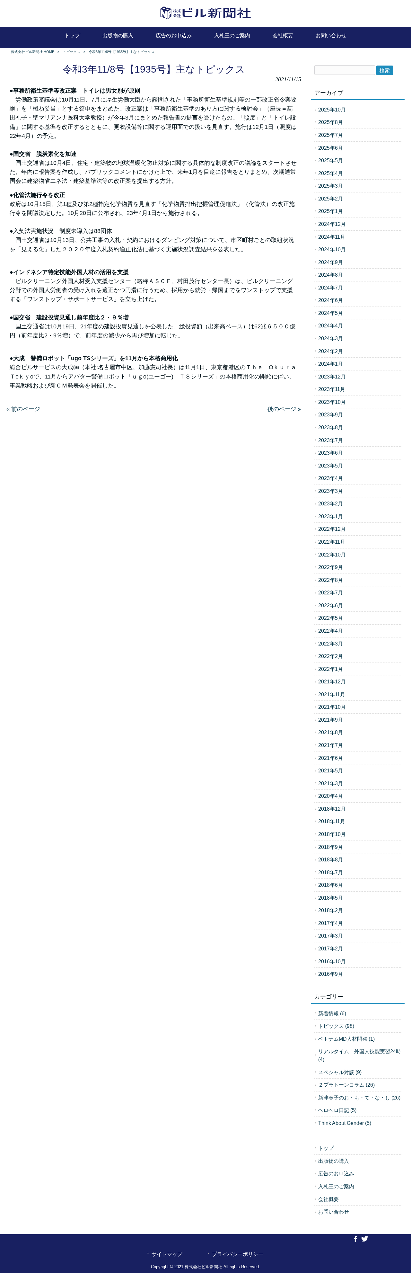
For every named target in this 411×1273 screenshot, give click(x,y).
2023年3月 (330, 491)
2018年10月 (332, 834)
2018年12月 (332, 809)
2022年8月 (330, 580)
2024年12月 (332, 224)
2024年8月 (330, 275)
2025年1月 (330, 211)
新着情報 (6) (332, 1013)
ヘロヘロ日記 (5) (337, 1110)
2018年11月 (331, 821)
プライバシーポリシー (237, 1254)
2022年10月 (332, 554)
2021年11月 (331, 694)
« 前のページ (23, 409)
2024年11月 (331, 237)
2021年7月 (330, 745)
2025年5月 (330, 160)
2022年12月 (332, 529)
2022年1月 (330, 669)
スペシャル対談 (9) (340, 1072)
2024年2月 (330, 351)
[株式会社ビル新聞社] (205, 19)
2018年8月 (330, 859)
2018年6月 (330, 885)
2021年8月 (330, 732)
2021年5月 (330, 770)
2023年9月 (330, 414)
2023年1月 (330, 516)
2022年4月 (330, 631)
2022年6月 (330, 605)
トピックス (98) (336, 1026)
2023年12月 (332, 376)
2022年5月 (330, 618)
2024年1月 (330, 364)
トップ (326, 1148)
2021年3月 (330, 783)
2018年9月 (330, 847)
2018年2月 (330, 910)
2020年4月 (330, 796)
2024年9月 (330, 262)
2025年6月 (330, 148)
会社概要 (328, 1199)
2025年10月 (332, 109)
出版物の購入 (333, 1161)
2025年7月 (330, 135)
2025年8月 (330, 122)
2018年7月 (330, 872)
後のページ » (284, 409)
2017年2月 (330, 948)
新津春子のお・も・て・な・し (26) (359, 1097)
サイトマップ (167, 1254)
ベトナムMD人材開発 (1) (346, 1039)
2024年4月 (330, 325)
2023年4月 (330, 478)
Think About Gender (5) (344, 1123)
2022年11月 (331, 542)
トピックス (71, 52)
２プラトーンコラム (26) (346, 1085)
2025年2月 (330, 198)
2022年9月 (330, 567)
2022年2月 (330, 656)
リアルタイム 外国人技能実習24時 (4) (359, 1055)
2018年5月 (330, 898)
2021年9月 (330, 720)
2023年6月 (330, 453)
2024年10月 (332, 249)
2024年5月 (330, 313)
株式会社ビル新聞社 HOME (32, 52)
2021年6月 (330, 758)
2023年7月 (330, 440)
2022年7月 (330, 592)
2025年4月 (330, 173)
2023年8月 (330, 427)
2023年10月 (332, 402)
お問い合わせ (333, 1212)
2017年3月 (330, 936)
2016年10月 (332, 961)
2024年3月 (330, 338)
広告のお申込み (336, 1173)
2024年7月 (330, 287)
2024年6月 (330, 300)
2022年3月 (330, 643)
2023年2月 (330, 503)
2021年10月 (332, 707)
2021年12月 (332, 681)
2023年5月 (330, 465)
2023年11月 (331, 389)
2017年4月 (330, 923)
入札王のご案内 (336, 1186)
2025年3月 (330, 186)
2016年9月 (330, 974)
